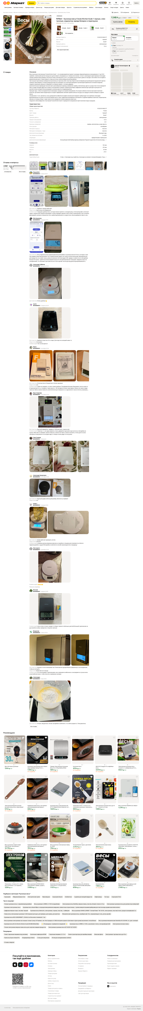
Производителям (112, 963)
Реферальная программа (114, 961)
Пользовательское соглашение (21, 1007)
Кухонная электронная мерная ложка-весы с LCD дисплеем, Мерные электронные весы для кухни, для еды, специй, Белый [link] (58, 884)
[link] (7, 897)
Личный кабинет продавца (85, 986)
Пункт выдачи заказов (113, 966)
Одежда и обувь (52, 971)
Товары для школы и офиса (55, 988)
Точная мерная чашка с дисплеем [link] (82, 844)
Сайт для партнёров (83, 993)
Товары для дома (52, 973)
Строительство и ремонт (54, 996)
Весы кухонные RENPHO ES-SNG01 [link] (127, 805)
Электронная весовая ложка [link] (103, 844)
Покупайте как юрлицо (84, 963)
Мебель (50, 961)
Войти (136, 3)
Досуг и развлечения (53, 958)
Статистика (7, 1007)
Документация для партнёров (86, 991)
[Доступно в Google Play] (20, 966)
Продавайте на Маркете (84, 988)
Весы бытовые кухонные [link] (11, 766)
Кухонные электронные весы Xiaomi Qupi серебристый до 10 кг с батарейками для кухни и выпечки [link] (37, 767)
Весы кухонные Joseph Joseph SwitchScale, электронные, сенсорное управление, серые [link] (13, 845)
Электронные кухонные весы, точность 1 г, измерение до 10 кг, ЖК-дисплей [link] (127, 767)
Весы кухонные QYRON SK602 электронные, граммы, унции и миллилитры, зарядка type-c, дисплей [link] (36, 884)
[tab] (8, 8)
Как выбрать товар (83, 958)
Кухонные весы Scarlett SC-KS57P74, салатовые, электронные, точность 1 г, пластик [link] (128, 845)
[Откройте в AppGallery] (26, 966)
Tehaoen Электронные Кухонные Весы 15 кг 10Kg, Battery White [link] (59, 767)
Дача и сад (51, 983)
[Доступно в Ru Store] (31, 966)
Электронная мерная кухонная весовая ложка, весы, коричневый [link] (14, 806)
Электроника (51, 968)
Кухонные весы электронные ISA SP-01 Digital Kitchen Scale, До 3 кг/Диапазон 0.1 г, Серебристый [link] (59, 806)
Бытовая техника (52, 963)
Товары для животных (54, 993)
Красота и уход (52, 978)
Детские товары (52, 998)
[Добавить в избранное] (23, 737)
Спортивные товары (53, 991)
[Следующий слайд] (50, 39)
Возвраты (80, 968)
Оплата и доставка (83, 961)
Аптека (50, 976)
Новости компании (112, 958)
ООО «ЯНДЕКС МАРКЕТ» (134, 1006)
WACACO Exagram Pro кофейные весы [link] (104, 767)
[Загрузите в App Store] (15, 966)
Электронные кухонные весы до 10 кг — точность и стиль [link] (105, 806)
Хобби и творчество (53, 981)
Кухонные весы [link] (77, 766)
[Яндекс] (139, 1008)
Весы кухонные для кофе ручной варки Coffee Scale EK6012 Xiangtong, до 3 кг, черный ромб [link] (127, 884)
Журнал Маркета (82, 971)
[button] (64, 28)
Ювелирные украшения (54, 1001)
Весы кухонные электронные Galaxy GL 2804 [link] (60, 845)
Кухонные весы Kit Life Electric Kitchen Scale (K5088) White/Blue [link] (81, 884)
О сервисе (81, 966)
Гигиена (50, 966)
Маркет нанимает (112, 968)
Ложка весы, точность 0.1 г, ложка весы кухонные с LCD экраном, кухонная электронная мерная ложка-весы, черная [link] (14, 884)
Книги (49, 986)
